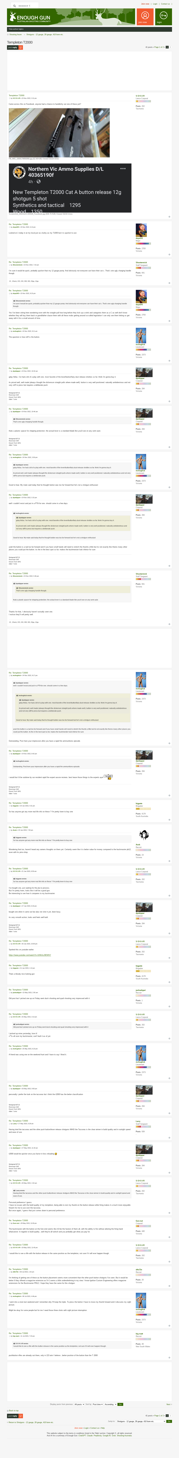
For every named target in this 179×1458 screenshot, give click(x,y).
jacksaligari (141, 990)
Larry (138, 1121)
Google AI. (107, 1436)
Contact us (94, 1428)
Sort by (89, 1404)
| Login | (155, 4)
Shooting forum (15, 34)
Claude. (90, 1436)
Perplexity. (98, 1436)
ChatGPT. (82, 1436)
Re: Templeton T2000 (18, 224)
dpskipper (140, 378)
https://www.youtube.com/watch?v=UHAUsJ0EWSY (30, 955)
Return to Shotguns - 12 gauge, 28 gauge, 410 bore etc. (31, 1422)
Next (168, 1404)
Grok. (114, 1436)
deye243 (139, 238)
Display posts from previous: (62, 1404)
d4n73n (139, 1270)
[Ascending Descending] (113, 1404)
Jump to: (111, 1421)
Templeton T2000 (16, 95)
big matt (139, 1334)
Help (103, 1428)
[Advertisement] (89, 71)
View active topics (16, 29)
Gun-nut (139, 1221)
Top (169, 216)
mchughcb (140, 344)
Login (86, 1428)
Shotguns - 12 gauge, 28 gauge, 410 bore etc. (44, 34)
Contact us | (166, 4)
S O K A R (140, 96)
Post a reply (12, 46)
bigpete (139, 803)
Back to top (13, 1411)
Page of (159, 47)
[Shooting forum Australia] (30, 17)
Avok (138, 845)
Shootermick (141, 262)
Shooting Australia (124, 1436)
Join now (145, 4)
